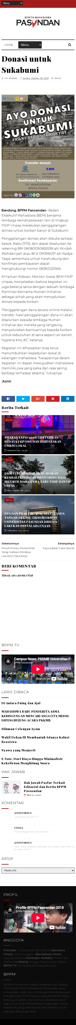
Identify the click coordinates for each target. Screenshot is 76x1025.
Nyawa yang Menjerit (18, 750)
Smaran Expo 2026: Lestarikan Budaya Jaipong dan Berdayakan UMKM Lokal (32, 441)
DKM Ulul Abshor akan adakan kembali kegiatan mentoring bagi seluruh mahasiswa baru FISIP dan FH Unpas (37, 479)
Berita (58, 78)
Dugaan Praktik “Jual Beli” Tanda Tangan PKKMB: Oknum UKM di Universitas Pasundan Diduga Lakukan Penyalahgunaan (34, 520)
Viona (18, 828)
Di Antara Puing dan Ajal (21, 703)
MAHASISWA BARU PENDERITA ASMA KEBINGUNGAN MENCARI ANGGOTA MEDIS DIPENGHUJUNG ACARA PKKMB (35, 715)
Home (9, 44)
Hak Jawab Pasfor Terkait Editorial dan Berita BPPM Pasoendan (45, 787)
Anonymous (23, 813)
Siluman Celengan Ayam (21, 729)
